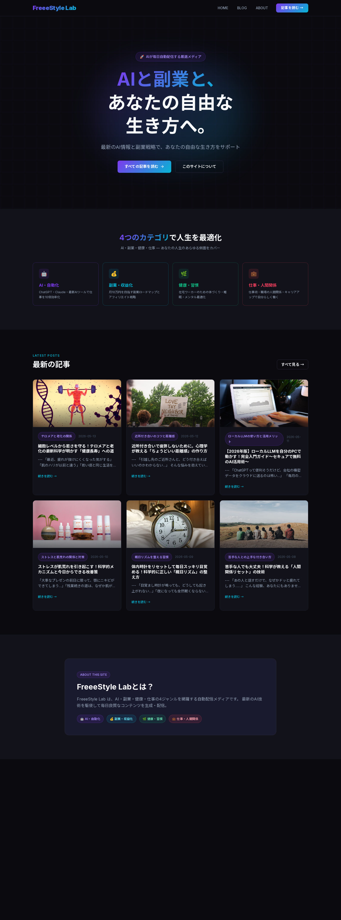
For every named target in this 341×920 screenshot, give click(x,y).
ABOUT (262, 8)
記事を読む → (292, 8)
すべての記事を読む (142, 166)
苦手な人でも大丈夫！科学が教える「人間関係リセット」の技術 (263, 569)
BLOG (242, 8)
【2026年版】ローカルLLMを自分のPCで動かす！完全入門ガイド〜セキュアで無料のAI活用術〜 (263, 456)
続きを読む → (47, 476)
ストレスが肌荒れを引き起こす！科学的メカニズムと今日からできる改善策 (76, 569)
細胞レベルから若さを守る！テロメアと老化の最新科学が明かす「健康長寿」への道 (76, 449)
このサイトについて (199, 166)
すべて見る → (292, 364)
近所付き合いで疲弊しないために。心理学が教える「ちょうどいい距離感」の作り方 (169, 449)
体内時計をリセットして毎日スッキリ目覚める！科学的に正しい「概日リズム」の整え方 (169, 572)
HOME (223, 8)
